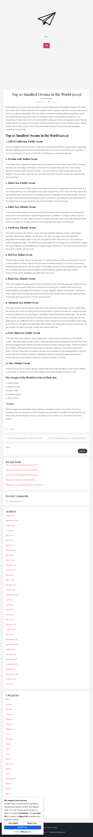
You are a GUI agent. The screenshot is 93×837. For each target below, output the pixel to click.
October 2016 (11, 679)
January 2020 (11, 629)
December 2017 (11, 659)
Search (8, 447)
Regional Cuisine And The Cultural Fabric (21, 480)
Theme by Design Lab (57, 832)
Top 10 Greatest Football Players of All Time (22, 465)
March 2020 (10, 619)
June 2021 (9, 600)
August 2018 (10, 649)
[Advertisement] (46, 70)
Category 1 (10, 714)
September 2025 (12, 520)
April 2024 (9, 555)
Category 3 (10, 724)
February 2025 (11, 550)
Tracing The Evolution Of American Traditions (22, 470)
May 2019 (9, 634)
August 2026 (10, 515)
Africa (8, 699)
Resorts (8, 784)
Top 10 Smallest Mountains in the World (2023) (66, 438)
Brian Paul (53, 102)
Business (9, 709)
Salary (8, 793)
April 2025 (9, 540)
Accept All (23, 827)
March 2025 (10, 545)
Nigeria (8, 769)
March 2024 (10, 560)
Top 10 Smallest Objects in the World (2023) (25, 438)
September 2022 (12, 595)
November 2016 (12, 674)
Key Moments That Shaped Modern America (22, 475)
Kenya (8, 759)
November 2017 (11, 664)
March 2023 (10, 580)
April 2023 (9, 575)
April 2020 (9, 615)
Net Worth (9, 764)
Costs (8, 734)
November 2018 (12, 639)
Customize (13, 823)
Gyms (8, 754)
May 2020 (9, 610)
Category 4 (10, 729)
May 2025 (9, 535)
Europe (8, 744)
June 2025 (9, 530)
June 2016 (9, 684)
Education (9, 739)
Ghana (8, 749)
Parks (8, 774)
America (9, 704)
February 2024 (11, 565)
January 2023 (11, 590)
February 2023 (11, 585)
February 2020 (11, 624)
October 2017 (11, 669)
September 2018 (12, 644)
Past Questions (11, 779)
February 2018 (11, 654)
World (13, 429)
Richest (8, 788)
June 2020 (9, 605)
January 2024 (11, 570)
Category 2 (10, 719)
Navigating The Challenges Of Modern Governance (24, 485)
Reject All (32, 823)
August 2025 (10, 525)
